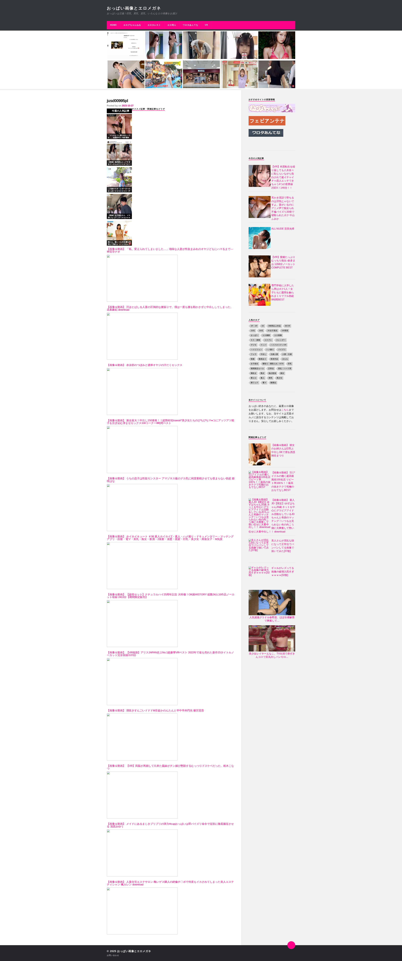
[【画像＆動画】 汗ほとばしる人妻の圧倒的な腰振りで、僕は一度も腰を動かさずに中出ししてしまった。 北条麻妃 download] (142, 336)
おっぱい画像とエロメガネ (134, 8)
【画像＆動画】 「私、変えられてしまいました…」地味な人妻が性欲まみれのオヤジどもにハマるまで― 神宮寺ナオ (170, 250)
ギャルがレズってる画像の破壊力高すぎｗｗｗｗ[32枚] (282, 571)
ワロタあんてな (190, 25)
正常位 (271, 368)
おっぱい (254, 335)
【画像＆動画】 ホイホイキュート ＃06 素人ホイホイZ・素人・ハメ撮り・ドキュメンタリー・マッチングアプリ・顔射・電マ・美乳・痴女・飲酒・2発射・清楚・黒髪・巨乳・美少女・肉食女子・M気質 (170, 537)
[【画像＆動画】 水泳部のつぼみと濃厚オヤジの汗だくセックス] (142, 391)
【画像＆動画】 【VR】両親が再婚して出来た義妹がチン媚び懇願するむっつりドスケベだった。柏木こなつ (170, 767)
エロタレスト (154, 25)
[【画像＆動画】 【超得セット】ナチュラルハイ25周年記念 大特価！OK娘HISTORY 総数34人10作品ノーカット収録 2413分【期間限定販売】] (142, 623)
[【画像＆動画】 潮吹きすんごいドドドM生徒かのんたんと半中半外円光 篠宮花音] (142, 736)
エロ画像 (278, 335)
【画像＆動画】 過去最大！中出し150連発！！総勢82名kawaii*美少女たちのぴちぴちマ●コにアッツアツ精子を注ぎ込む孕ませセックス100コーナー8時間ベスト (170, 421)
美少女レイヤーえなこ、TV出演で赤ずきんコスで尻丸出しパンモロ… (272, 655)
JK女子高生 (272, 330)
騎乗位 (273, 383)
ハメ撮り (270, 349)
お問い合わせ (113, 955)
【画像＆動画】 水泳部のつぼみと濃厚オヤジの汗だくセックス (144, 365)
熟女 (262, 373)
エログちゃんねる (132, 25)
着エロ (253, 378)
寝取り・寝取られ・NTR (273, 364)
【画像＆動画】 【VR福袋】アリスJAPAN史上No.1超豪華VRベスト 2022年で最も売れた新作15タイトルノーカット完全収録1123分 (170, 654)
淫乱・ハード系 (284, 368)
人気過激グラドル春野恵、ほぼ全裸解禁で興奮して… (272, 619)
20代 (253, 330)
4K (263, 326)
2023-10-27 (127, 105)
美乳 (270, 378)
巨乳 (290, 364)
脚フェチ (254, 383)
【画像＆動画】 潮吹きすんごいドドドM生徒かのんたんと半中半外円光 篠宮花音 (155, 710)
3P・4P (254, 326)
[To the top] (291, 945)
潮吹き (253, 373)
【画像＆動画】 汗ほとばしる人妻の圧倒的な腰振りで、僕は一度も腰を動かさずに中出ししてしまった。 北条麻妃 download (170, 308)
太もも (285, 359)
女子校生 (254, 364)
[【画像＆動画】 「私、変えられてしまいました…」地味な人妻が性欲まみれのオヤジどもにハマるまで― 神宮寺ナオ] (142, 278)
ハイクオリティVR (278, 345)
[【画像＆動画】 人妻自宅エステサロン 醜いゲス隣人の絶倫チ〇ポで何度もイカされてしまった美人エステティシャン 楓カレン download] (142, 911)
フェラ (253, 354)
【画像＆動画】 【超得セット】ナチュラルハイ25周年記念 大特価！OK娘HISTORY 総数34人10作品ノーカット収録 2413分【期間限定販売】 (170, 595)
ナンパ (263, 345)
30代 (261, 330)
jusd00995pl (117, 100)
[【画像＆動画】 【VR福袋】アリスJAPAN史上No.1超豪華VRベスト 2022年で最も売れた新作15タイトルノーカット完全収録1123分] (142, 681)
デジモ (253, 345)
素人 (262, 378)
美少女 (279, 378)
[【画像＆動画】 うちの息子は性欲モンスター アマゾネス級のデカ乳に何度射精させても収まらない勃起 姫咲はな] (142, 507)
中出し (263, 354)
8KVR (287, 326)
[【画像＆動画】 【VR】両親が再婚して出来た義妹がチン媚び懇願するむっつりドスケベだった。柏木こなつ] (142, 794)
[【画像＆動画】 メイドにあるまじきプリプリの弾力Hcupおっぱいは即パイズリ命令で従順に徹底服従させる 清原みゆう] (142, 852)
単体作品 (274, 359)
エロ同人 (171, 25)
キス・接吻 (255, 340)
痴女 (282, 373)
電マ (264, 383)
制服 (253, 359)
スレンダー (281, 340)
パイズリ (282, 349)
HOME (113, 25)
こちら (285, 409)
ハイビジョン (256, 349)
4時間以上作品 (274, 326)
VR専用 (285, 330)
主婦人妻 (274, 354)
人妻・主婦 (287, 354)
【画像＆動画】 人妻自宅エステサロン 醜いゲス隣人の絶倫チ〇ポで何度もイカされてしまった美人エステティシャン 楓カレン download (170, 883)
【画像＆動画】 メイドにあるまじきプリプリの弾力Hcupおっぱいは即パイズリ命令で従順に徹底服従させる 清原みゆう (170, 825)
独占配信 (272, 373)
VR (206, 25)
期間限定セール (257, 368)
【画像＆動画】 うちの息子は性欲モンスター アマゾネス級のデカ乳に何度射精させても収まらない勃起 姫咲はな (171, 479)
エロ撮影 (266, 335)
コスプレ (268, 340)
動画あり (262, 359)
